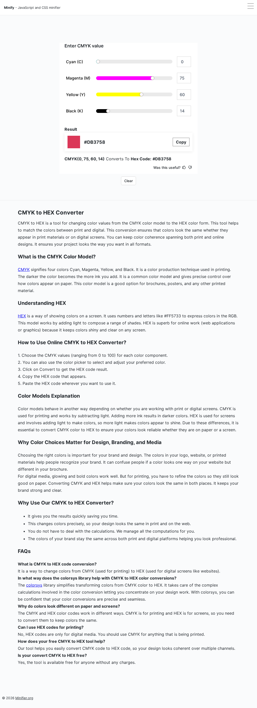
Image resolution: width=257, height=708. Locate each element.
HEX (22, 315)
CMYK (24, 269)
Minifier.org (24, 698)
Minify (32, 8)
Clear (128, 181)
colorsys (34, 585)
